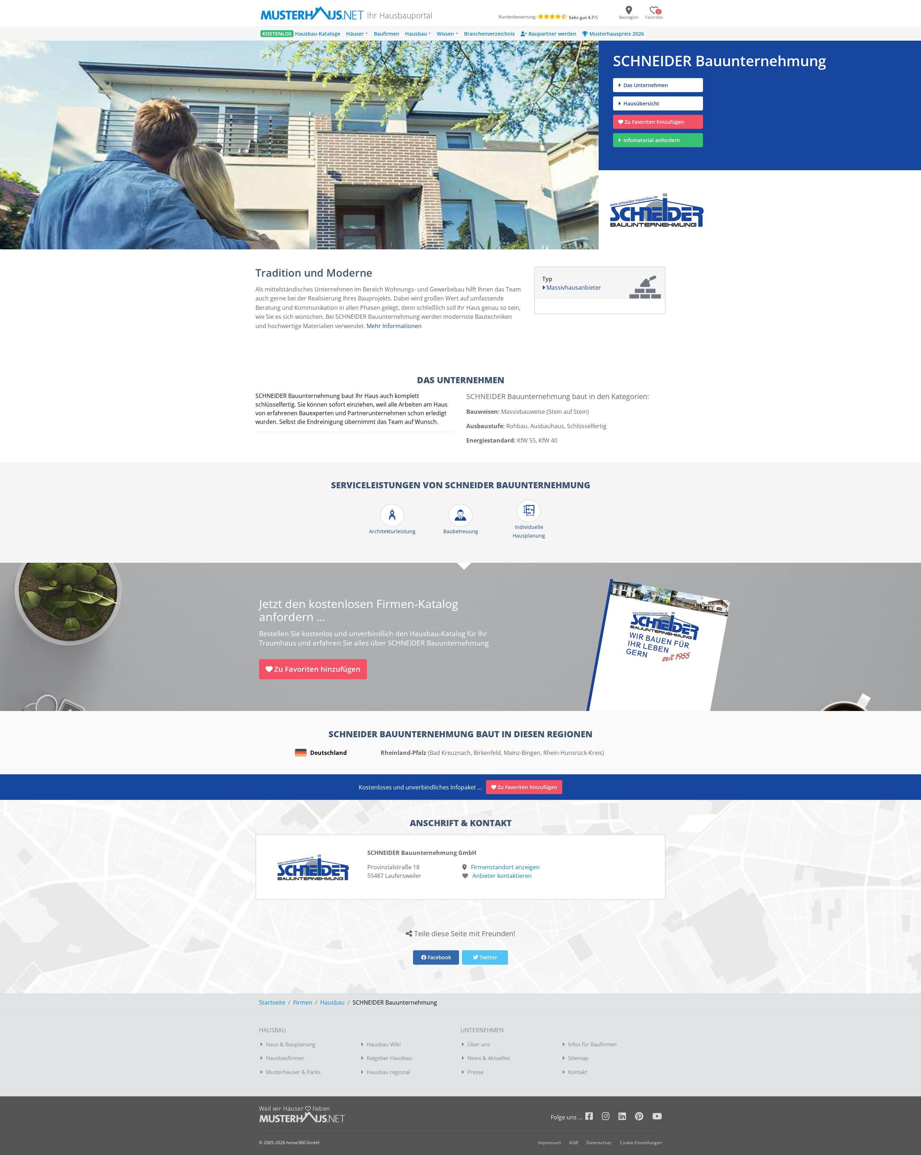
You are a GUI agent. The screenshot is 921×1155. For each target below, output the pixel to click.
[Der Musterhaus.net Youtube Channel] (657, 1117)
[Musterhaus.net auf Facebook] (593, 1117)
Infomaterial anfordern (653, 140)
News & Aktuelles (488, 1057)
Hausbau (332, 1002)
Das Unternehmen (645, 85)
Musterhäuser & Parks (293, 1071)
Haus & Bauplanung (290, 1044)
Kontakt (577, 1071)
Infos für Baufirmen (592, 1044)
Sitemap (578, 1057)
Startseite (272, 1002)
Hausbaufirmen (285, 1057)
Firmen (302, 1002)
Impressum (549, 1143)
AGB (573, 1143)
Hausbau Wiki (384, 1044)
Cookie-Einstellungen (641, 1143)
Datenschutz (599, 1143)
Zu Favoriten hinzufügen (654, 121)
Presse (475, 1071)
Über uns (478, 1044)
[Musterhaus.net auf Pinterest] (643, 1117)
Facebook (438, 957)
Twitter (487, 957)
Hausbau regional (388, 1071)
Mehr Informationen (394, 326)
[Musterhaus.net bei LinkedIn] (626, 1117)
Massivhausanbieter (573, 287)
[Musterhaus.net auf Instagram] (610, 1117)
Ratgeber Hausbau (389, 1057)
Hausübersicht (640, 103)
